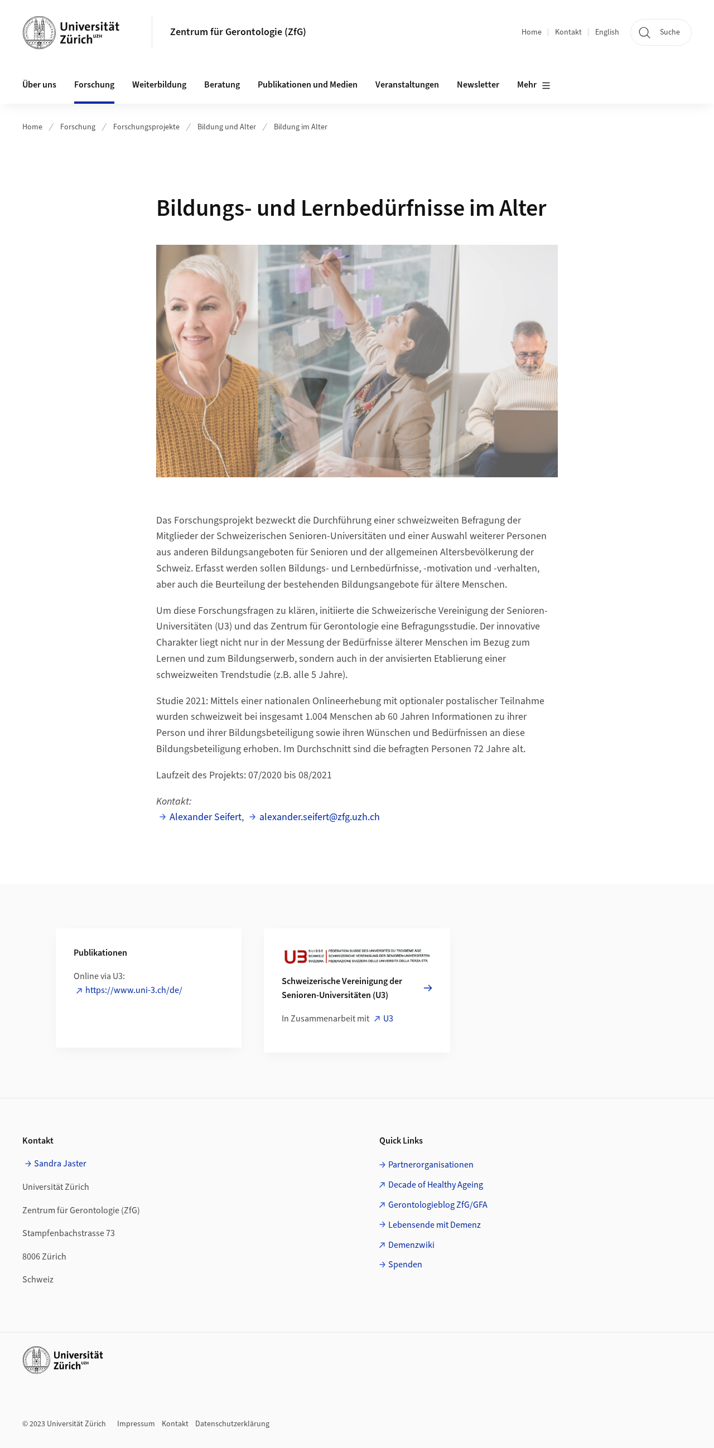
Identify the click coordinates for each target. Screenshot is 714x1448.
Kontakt (568, 32)
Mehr (527, 85)
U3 (388, 1019)
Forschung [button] (94, 85)
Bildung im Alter (300, 127)
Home (532, 32)
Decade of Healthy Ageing (435, 1185)
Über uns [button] (39, 85)
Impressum (136, 1424)
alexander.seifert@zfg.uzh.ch (319, 817)
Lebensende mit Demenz (434, 1225)
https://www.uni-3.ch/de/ (133, 990)
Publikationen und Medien (308, 85)
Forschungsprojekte (146, 127)
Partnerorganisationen (431, 1165)
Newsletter (478, 85)
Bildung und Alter (226, 127)
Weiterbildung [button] (159, 85)
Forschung (77, 127)
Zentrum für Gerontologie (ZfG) (238, 32)
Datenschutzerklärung (232, 1424)
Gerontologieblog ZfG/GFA (438, 1205)
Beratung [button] (222, 85)
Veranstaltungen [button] (407, 85)
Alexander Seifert (206, 817)
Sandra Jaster (60, 1164)
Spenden (405, 1264)
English (607, 32)
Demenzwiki (411, 1245)
